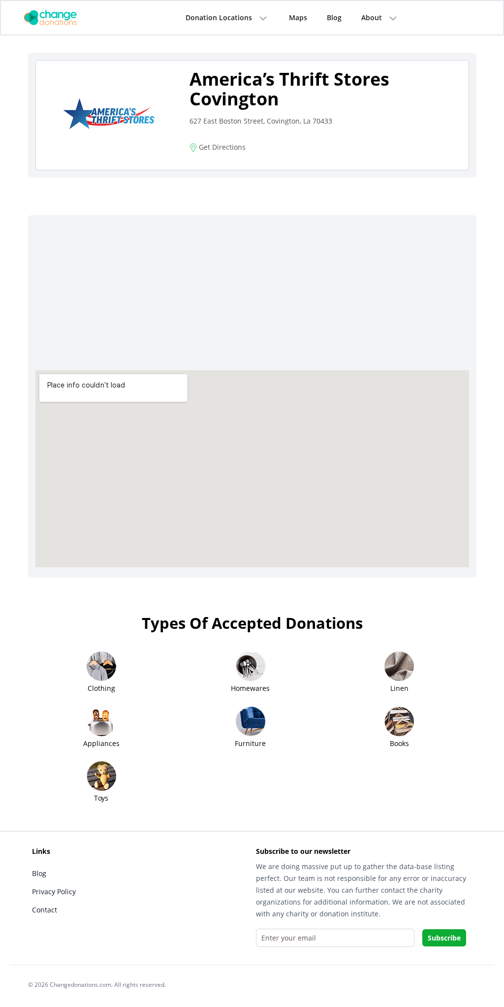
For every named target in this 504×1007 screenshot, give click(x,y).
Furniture (250, 743)
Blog (334, 17)
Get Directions (221, 147)
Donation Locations (219, 17)
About (371, 17)
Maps (298, 17)
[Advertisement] (252, 296)
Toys (101, 798)
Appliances (101, 743)
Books (399, 743)
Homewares (250, 688)
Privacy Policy (54, 891)
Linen (399, 688)
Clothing (101, 688)
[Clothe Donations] (62, 17)
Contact (44, 909)
